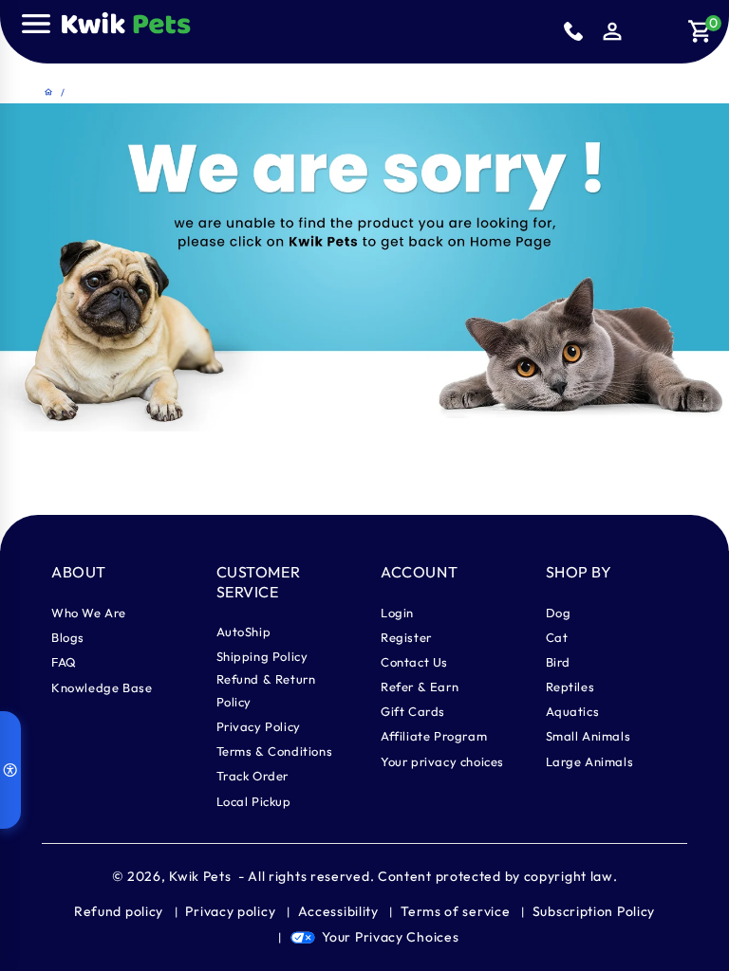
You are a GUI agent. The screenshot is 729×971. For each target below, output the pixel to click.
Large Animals (590, 761)
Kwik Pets (200, 876)
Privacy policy (230, 911)
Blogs (67, 637)
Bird (558, 661)
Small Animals (588, 735)
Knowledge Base (101, 687)
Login (397, 612)
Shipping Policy (262, 656)
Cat (557, 637)
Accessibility (338, 911)
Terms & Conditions (274, 751)
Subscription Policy (594, 911)
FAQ (64, 661)
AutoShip (243, 631)
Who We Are (88, 612)
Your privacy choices (442, 761)
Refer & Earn (419, 686)
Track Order (253, 775)
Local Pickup (253, 801)
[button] (36, 24)
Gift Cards (413, 711)
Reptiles (570, 686)
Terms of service (455, 911)
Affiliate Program (434, 735)
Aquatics (573, 711)
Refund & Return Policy (266, 690)
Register (406, 637)
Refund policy (118, 911)
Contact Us (414, 661)
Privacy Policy (258, 726)
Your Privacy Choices (390, 936)
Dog (558, 612)
